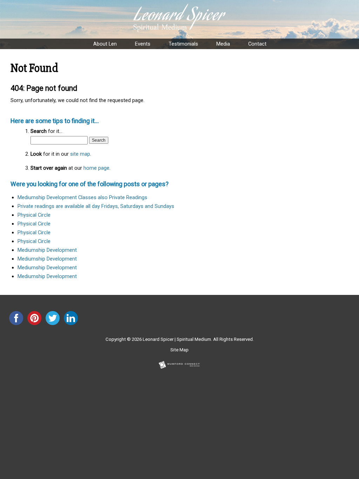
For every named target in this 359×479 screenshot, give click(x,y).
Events (142, 44)
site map (80, 154)
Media (223, 44)
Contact (257, 44)
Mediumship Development (47, 250)
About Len (105, 44)
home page (96, 168)
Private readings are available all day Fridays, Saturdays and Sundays (96, 206)
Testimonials (183, 44)
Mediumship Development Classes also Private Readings (82, 197)
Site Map (179, 349)
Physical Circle (34, 215)
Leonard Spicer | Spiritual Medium (177, 339)
